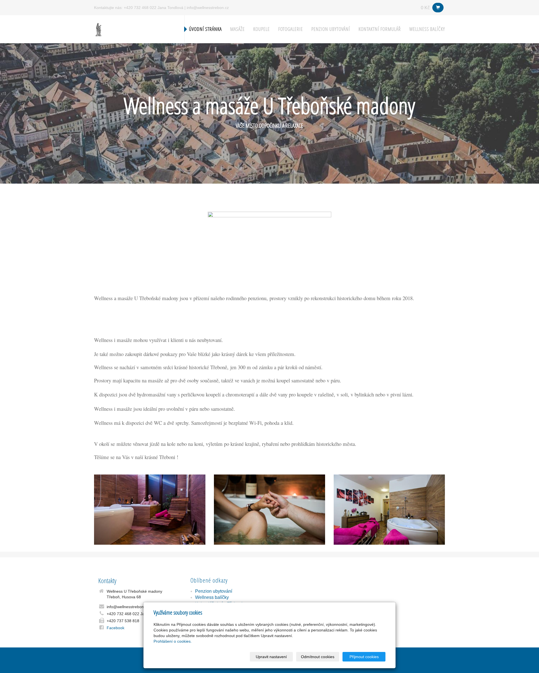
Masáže (237, 29)
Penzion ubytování (330, 29)
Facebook (115, 628)
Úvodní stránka (205, 29)
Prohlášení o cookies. (173, 641)
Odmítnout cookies (317, 656)
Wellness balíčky (427, 29)
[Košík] (438, 7)
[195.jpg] (389, 509)
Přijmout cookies (364, 656)
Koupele (261, 29)
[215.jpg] (149, 509)
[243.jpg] (269, 509)
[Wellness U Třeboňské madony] (98, 29)
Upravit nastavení (271, 656)
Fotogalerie (290, 29)
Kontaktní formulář (379, 29)
